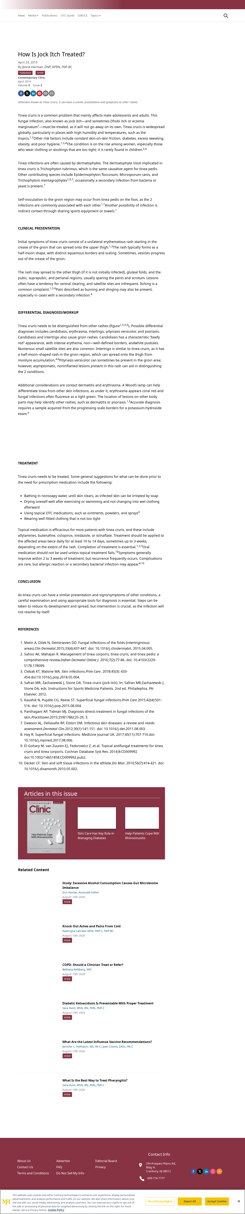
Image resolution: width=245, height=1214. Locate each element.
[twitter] (27, 93)
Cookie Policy (56, 1210)
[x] (200, 1171)
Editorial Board (106, 1161)
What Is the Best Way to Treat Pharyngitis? (94, 1080)
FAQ (59, 1167)
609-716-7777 (156, 1178)
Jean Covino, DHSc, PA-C (118, 1046)
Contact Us (25, 1167)
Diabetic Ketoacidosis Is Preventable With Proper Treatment (108, 1003)
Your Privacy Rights (160, 1201)
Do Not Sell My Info (70, 1173)
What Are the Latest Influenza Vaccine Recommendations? (107, 1042)
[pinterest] (39, 93)
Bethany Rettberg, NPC (77, 969)
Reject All (190, 1201)
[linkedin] (33, 93)
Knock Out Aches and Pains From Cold (91, 926)
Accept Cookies (216, 1201)
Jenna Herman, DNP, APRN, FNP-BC (47, 67)
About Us (24, 1161)
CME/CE (82, 15)
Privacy (100, 1167)
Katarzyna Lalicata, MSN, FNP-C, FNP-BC (88, 931)
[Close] (239, 1201)
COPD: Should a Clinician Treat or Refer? (92, 965)
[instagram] (213, 1171)
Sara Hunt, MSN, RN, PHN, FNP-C (83, 1008)
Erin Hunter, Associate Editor (80, 892)
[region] (122, 1201)
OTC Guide (67, 15)
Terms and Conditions (33, 1173)
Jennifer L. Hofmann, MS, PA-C (81, 1046)
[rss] (219, 1171)
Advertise (63, 1161)
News (21, 15)
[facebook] (21, 93)
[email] (45, 93)
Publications (50, 15)
